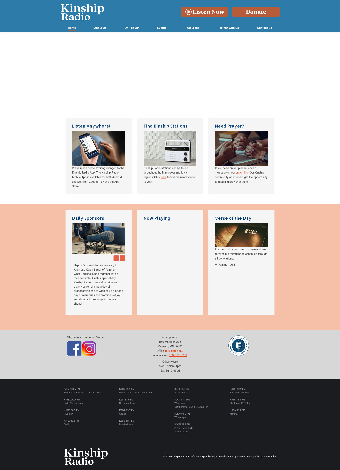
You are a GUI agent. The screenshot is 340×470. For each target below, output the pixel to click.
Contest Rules (269, 431)
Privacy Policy (253, 431)
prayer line (242, 172)
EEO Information (194, 431)
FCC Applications (236, 431)
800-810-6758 (178, 329)
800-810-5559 (174, 325)
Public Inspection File (215, 431)
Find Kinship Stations (166, 126)
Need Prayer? (229, 126)
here (163, 177)
